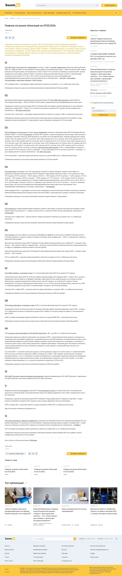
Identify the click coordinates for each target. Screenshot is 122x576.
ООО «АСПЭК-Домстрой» (37, 333)
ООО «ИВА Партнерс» (12, 376)
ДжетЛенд (95, 46)
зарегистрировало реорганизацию (31, 376)
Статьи (7, 557)
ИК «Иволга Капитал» (23, 110)
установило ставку (26, 273)
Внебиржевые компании (40, 549)
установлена (27, 134)
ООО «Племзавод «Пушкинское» (16, 132)
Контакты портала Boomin (97, 546)
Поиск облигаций (48, 13)
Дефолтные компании (39, 553)
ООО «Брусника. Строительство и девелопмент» (21, 67)
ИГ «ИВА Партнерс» (44, 152)
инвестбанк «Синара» (23, 80)
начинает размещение (57, 67)
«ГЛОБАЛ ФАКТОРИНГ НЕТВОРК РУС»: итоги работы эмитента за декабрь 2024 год (103, 56)
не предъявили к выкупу (47, 390)
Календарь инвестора (63, 13)
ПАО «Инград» (10, 235)
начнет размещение (40, 132)
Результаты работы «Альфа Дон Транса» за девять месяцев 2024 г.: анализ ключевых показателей (103, 511)
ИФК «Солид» (37, 80)
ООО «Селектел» (10, 208)
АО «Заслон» (24, 390)
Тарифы (92, 553)
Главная (6, 18)
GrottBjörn (77, 425)
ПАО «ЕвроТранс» (11, 171)
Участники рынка (19, 13)
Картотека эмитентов (34, 13)
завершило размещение (29, 421)
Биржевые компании (39, 546)
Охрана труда (94, 557)
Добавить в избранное (78, 37)
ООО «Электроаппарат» (13, 421)
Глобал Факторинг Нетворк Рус (96, 61)
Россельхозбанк (10, 80)
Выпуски (64, 549)
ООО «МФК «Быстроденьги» (59, 100)
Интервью (92, 83)
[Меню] (115, 12)
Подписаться (103, 115)
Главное (7, 32)
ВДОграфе (33, 440)
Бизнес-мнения (9, 549)
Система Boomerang (79, 13)
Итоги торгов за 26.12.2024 (100, 93)
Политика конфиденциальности (99, 549)
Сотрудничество (67, 560)
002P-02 (50, 235)
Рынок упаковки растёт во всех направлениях (74, 510)
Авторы (7, 553)
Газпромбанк (71, 78)
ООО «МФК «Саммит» (12, 273)
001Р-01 (43, 235)
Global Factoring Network (110, 61)
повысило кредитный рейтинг (18, 333)
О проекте (65, 557)
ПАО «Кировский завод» (13, 305)
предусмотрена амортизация (48, 147)
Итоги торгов (94, 90)
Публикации (8, 13)
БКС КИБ (63, 78)
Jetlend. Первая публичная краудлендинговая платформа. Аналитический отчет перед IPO (103, 41)
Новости (18, 18)
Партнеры (65, 553)
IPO (91, 46)
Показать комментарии (16, 453)
